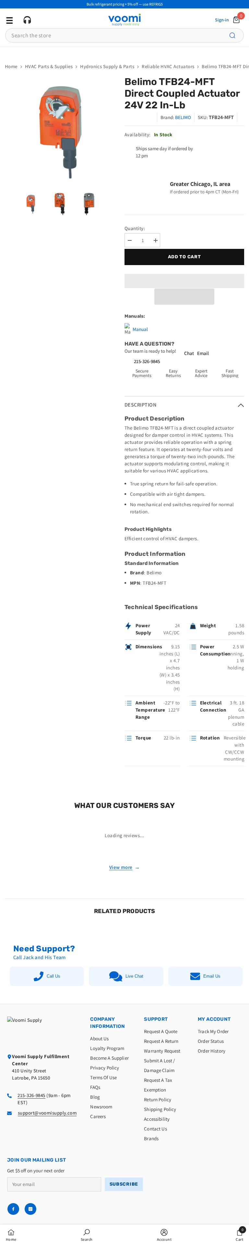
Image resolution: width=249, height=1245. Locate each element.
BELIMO (183, 117)
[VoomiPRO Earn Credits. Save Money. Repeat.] (124, 51)
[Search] (236, 35)
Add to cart (184, 257)
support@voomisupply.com (47, 1113)
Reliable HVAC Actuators (168, 66)
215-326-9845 (147, 361)
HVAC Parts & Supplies (49, 66)
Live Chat (134, 976)
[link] (86, 1235)
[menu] (9, 20)
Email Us (211, 976)
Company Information (107, 1022)
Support (156, 1019)
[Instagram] (30, 1209)
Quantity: (134, 228)
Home (11, 66)
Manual (140, 329)
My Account (214, 1019)
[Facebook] (13, 1209)
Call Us (53, 976)
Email (203, 353)
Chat (189, 353)
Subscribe (124, 1184)
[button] (184, 296)
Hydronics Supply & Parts (107, 66)
